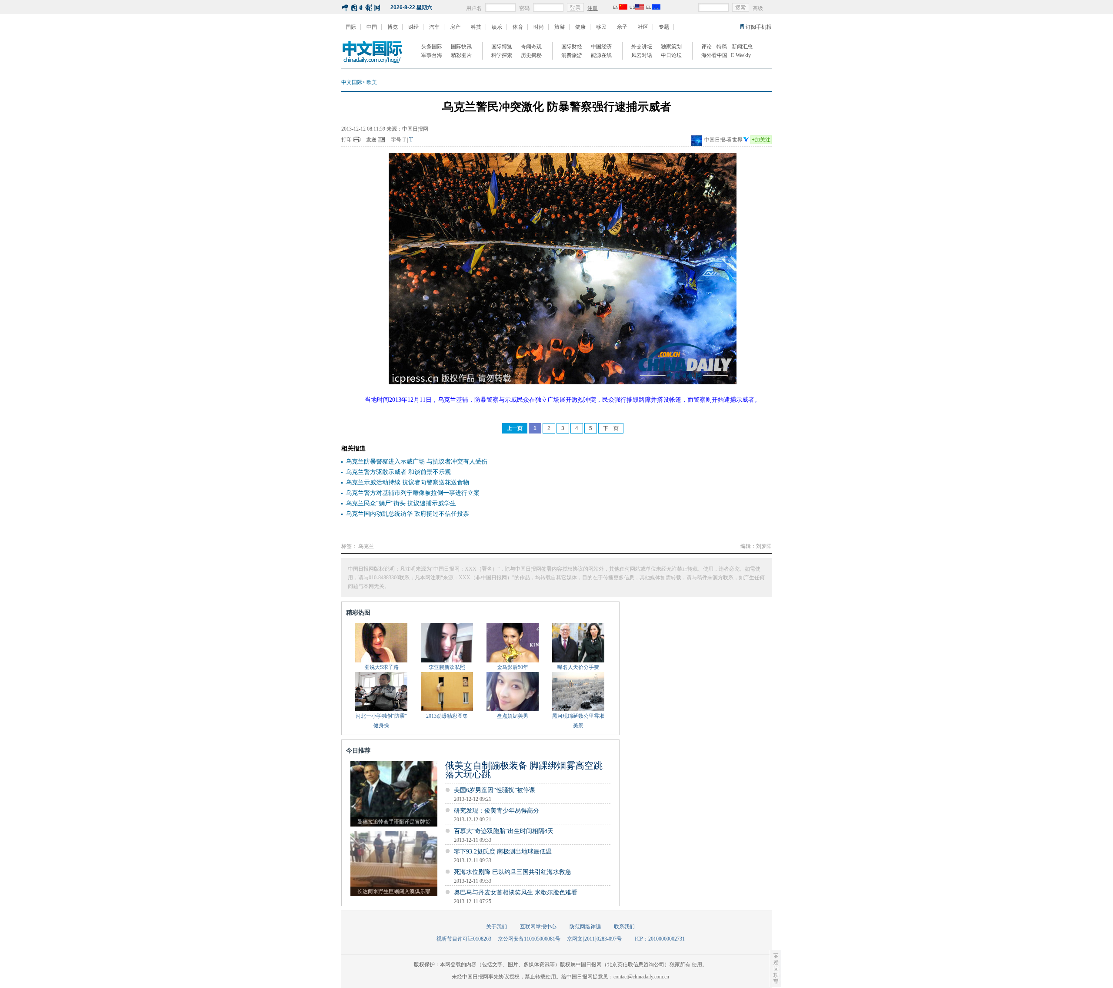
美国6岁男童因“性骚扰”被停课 (494, 790)
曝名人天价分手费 (578, 667)
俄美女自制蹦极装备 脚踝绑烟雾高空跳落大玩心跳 (524, 770)
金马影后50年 (512, 667)
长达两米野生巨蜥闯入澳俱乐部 (393, 891)
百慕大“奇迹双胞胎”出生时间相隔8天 (503, 831)
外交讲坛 (641, 47)
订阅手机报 (759, 27)
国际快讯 (461, 47)
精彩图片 (461, 55)
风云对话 (641, 55)
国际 (351, 27)
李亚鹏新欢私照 (447, 667)
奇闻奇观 (531, 47)
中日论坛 (671, 55)
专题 (664, 27)
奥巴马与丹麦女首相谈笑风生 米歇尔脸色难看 (515, 892)
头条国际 (431, 47)
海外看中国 (714, 55)
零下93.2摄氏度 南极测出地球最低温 (503, 851)
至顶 (775, 968)
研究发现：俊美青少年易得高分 (496, 810)
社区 (643, 27)
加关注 (761, 140)
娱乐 (497, 27)
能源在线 (601, 55)
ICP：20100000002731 (660, 939)
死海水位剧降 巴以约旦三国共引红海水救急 (512, 872)
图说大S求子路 (381, 667)
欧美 (372, 82)
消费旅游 (571, 55)
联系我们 (624, 927)
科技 (476, 27)
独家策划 (671, 47)
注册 (592, 8)
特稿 (721, 47)
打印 (346, 140)
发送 (371, 140)
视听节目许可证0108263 (464, 939)
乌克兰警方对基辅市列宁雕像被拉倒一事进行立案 (413, 493)
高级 (758, 8)
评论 (706, 47)
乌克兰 (366, 546)
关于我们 (496, 927)
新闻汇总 (742, 47)
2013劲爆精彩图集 (447, 716)
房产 (455, 27)
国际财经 (571, 47)
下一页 (611, 428)
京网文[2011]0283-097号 (594, 939)
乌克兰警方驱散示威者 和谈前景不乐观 (398, 472)
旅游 (559, 27)
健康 (580, 27)
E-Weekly (741, 55)
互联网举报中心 (538, 927)
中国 (372, 27)
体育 (518, 27)
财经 (413, 27)
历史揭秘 (531, 55)
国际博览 (501, 47)
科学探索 (501, 55)
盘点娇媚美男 (512, 716)
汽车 (434, 27)
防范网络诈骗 (585, 927)
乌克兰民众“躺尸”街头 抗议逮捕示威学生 (401, 503)
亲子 (622, 27)
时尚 (538, 27)
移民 (601, 27)
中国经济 (601, 47)
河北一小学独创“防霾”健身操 (381, 721)
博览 (392, 27)
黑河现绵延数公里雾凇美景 (578, 721)
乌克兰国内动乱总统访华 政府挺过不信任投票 (407, 514)
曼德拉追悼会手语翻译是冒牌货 (393, 822)
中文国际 (351, 82)
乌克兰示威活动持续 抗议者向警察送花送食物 (407, 482)
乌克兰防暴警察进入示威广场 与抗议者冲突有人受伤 (416, 461)
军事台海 (431, 55)
